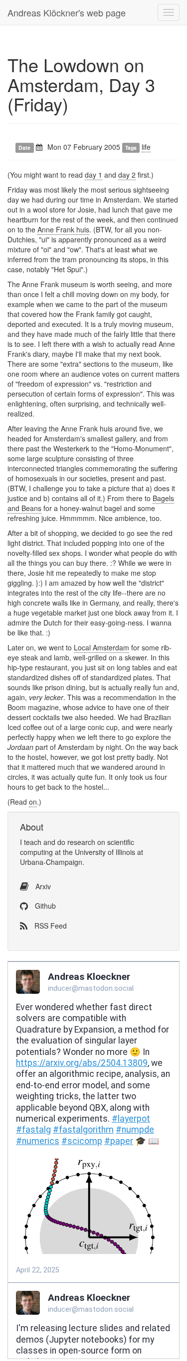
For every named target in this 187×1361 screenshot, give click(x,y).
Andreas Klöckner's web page (66, 12)
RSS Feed (49, 926)
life (146, 147)
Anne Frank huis (63, 229)
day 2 (127, 175)
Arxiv (42, 886)
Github (44, 906)
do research (76, 842)
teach (32, 842)
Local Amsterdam (101, 647)
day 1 (93, 175)
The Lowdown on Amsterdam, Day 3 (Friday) (81, 84)
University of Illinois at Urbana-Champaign (81, 857)
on (33, 802)
